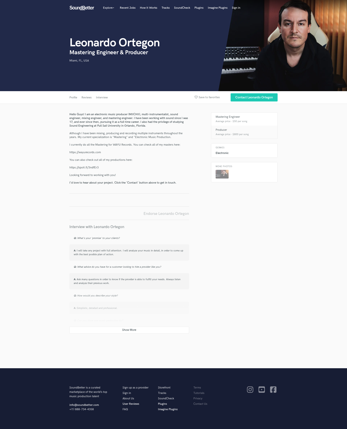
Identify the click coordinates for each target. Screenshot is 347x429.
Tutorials (198, 393)
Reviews (87, 97)
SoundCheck (182, 8)
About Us (128, 398)
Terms (197, 387)
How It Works (148, 8)
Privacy (197, 398)
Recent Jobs (128, 8)
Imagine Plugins (218, 8)
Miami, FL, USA (79, 60)
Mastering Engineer (228, 117)
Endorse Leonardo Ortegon (166, 213)
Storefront (164, 387)
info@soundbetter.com (84, 405)
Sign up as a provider (136, 387)
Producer (221, 130)
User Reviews (131, 404)
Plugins (199, 8)
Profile (73, 97)
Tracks (166, 8)
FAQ (125, 409)
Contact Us (200, 404)
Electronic (222, 153)
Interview (102, 97)
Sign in (236, 8)
